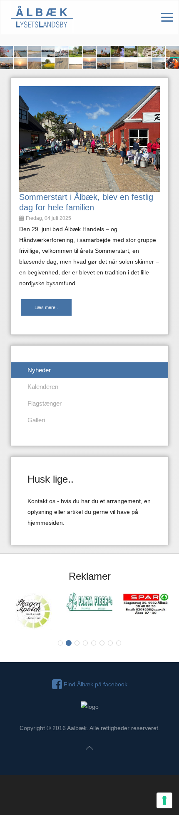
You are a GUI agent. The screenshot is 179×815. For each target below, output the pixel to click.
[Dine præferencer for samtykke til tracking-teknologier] (164, 800)
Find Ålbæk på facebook (94, 684)
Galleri (36, 420)
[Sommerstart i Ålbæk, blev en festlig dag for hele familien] (89, 138)
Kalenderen (42, 386)
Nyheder (39, 370)
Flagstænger (44, 403)
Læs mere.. (46, 307)
